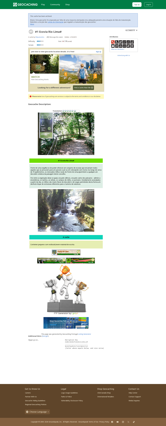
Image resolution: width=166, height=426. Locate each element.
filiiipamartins (39, 37)
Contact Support (135, 397)
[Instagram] (123, 422)
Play (43, 4)
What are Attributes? (117, 49)
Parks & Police (66, 397)
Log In (148, 4)
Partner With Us (31, 397)
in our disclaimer (94, 96)
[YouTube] (117, 422)
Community (55, 4)
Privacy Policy (104, 422)
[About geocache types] (31, 31)
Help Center (133, 393)
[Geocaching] (25, 4)
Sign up (137, 4)
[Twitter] (128, 422)
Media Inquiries (134, 401)
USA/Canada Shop (104, 393)
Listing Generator (84, 334)
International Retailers (105, 397)
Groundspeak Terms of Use (88, 422)
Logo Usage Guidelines (69, 393)
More (32, 24)
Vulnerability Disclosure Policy (72, 401)
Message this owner (56, 37)
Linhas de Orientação (55, 22)
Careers (28, 393)
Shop (67, 4)
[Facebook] (112, 422)
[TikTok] (133, 422)
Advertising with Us (123, 55)
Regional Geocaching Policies (35, 404)
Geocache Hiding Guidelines (35, 401)
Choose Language (38, 411)
